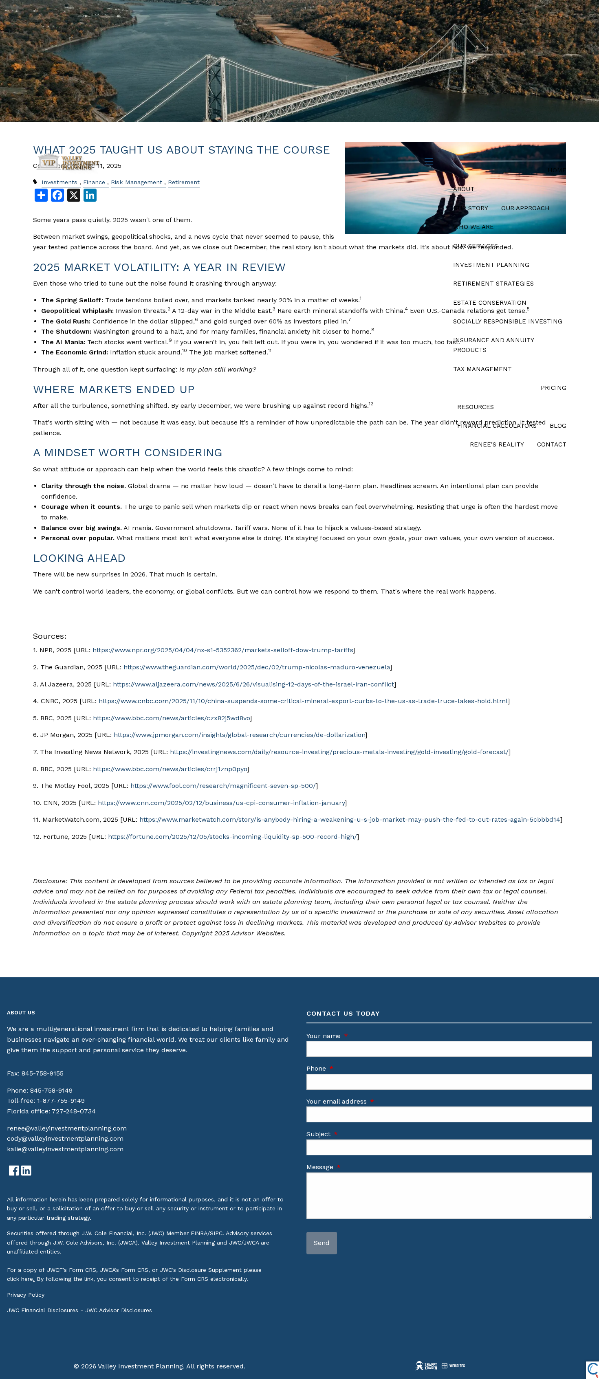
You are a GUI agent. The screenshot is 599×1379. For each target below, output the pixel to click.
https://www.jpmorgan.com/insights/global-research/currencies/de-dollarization (239, 735)
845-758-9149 (51, 1090)
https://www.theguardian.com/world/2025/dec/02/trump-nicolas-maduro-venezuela (256, 667)
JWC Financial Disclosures (42, 1310)
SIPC (216, 1233)
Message (354, 1167)
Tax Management (482, 369)
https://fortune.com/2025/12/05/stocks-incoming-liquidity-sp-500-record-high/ (232, 836)
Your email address (371, 1101)
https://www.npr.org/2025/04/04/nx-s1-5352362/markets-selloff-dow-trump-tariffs (222, 650)
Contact (551, 444)
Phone (350, 1068)
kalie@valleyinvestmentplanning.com (65, 1149)
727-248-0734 (74, 1111)
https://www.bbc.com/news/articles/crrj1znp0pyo (170, 769)
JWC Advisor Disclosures (118, 1310)
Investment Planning (491, 264)
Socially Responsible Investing (507, 321)
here (27, 1279)
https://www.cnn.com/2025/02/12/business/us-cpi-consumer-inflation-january (221, 803)
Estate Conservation (489, 302)
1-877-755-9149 (61, 1100)
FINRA (199, 1233)
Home (557, 170)
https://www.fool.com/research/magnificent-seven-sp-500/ (223, 786)
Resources (475, 407)
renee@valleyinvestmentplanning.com (67, 1128)
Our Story (470, 208)
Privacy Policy (25, 1294)
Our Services (475, 246)
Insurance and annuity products (493, 345)
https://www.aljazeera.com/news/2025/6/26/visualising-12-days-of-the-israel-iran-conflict (253, 684)
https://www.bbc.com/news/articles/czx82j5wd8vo (171, 718)
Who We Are (473, 227)
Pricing (553, 387)
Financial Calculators (497, 425)
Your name (358, 1036)
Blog (558, 425)
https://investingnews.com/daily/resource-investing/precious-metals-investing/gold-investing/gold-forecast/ (339, 752)
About (463, 189)
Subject (353, 1134)
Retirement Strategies (493, 283)
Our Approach (525, 208)
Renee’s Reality (497, 444)
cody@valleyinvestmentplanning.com (65, 1138)
